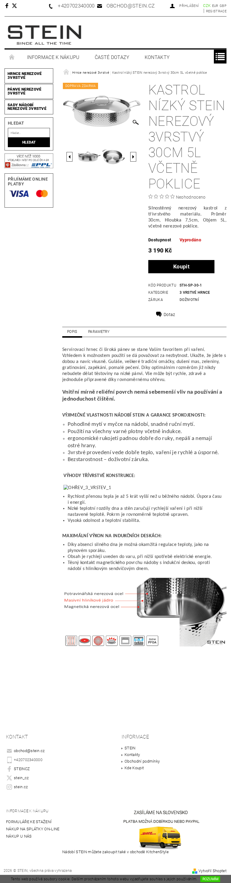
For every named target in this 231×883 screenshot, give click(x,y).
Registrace (216, 11)
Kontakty (157, 57)
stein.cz (21, 787)
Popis (72, 332)
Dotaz (169, 314)
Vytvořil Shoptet (212, 871)
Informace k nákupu (53, 57)
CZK (207, 5)
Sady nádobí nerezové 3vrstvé (27, 107)
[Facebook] (8, 5)
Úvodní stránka (12, 57)
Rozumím (210, 879)
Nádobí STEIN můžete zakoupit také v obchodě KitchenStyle (115, 852)
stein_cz (21, 778)
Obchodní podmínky (142, 761)
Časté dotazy (112, 57)
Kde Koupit (134, 768)
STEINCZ (22, 769)
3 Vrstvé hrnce (195, 292)
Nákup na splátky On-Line (33, 829)
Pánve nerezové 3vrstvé (24, 91)
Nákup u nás (19, 836)
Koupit (181, 266)
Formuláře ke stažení (28, 821)
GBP (223, 6)
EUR (215, 6)
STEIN (130, 748)
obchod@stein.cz (29, 750)
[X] (17, 5)
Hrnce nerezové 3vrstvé (25, 75)
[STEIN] (45, 35)
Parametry (99, 332)
